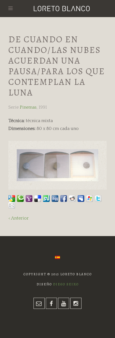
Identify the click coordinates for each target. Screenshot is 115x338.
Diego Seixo (66, 284)
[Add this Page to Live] (89, 198)
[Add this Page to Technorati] (20, 198)
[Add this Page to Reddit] (72, 198)
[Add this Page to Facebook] (63, 198)
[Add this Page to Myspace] (81, 198)
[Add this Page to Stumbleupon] (46, 198)
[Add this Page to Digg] (55, 198)
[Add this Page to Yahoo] (29, 198)
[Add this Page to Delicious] (37, 198)
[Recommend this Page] (11, 205)
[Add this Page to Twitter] (98, 198)
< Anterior (18, 218)
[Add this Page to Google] (11, 198)
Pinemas (28, 107)
